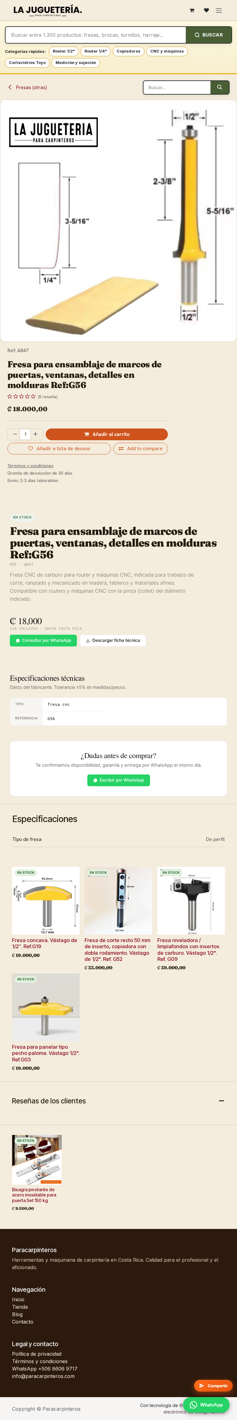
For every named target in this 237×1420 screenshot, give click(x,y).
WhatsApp (211, 1404)
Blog (17, 1314)
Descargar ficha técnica (116, 640)
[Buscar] (219, 87)
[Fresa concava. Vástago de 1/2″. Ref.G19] (46, 901)
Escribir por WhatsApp (122, 780)
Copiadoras (128, 51)
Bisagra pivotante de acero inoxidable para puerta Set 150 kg (34, 1195)
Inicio (18, 1299)
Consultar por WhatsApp (46, 640)
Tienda (20, 1307)
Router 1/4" (96, 51)
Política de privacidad (36, 1354)
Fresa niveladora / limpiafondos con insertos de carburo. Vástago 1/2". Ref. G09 (188, 949)
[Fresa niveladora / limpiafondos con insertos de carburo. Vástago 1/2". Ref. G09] (191, 901)
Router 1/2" (64, 51)
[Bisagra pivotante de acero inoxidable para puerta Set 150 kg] (37, 1160)
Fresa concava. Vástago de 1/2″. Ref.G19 (44, 943)
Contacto (22, 1322)
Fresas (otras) (31, 87)
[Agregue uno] (37, 434)
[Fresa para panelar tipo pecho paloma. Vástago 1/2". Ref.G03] (46, 1007)
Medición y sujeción (76, 62)
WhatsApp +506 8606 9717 (44, 1369)
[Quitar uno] (14, 434)
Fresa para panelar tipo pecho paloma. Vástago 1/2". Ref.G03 (46, 1053)
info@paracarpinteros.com (43, 1376)
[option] (118, 970)
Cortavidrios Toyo (27, 62)
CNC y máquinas (167, 51)
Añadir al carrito (110, 434)
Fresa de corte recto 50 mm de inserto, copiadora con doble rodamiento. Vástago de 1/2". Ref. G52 (117, 949)
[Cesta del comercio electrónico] (191, 10)
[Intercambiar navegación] (219, 10)
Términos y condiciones (40, 1361)
